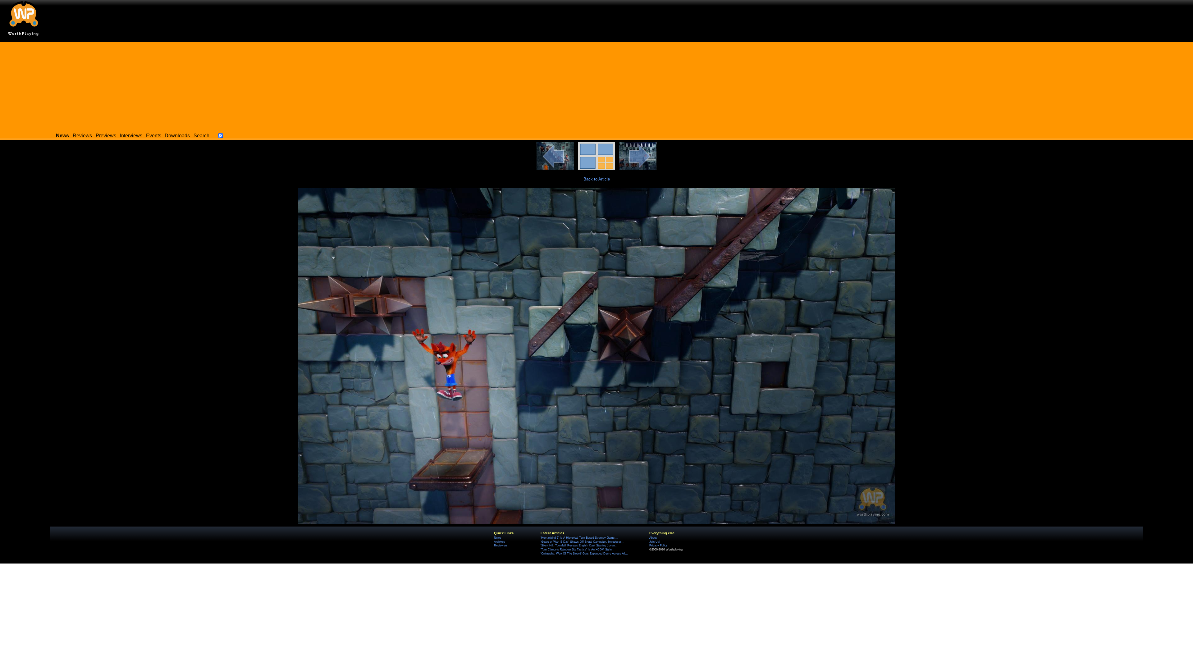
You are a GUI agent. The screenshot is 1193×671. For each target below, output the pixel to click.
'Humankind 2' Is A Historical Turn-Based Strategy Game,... (579, 537)
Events (153, 135)
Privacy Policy (658, 545)
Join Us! (654, 541)
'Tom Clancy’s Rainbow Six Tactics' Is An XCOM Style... (578, 549)
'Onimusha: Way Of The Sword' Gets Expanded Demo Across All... (584, 553)
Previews (106, 135)
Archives (499, 541)
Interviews (131, 135)
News (497, 537)
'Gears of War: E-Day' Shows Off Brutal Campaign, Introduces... (582, 541)
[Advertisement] (596, 85)
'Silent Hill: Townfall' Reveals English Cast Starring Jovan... (579, 545)
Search (201, 135)
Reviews (82, 135)
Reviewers (501, 545)
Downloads (177, 135)
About (653, 537)
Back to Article (596, 179)
